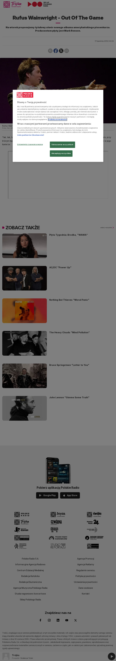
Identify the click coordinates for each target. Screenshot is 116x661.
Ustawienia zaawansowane (30, 144)
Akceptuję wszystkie (61, 153)
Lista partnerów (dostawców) (30, 135)
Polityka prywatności (57, 119)
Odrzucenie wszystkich (62, 145)
